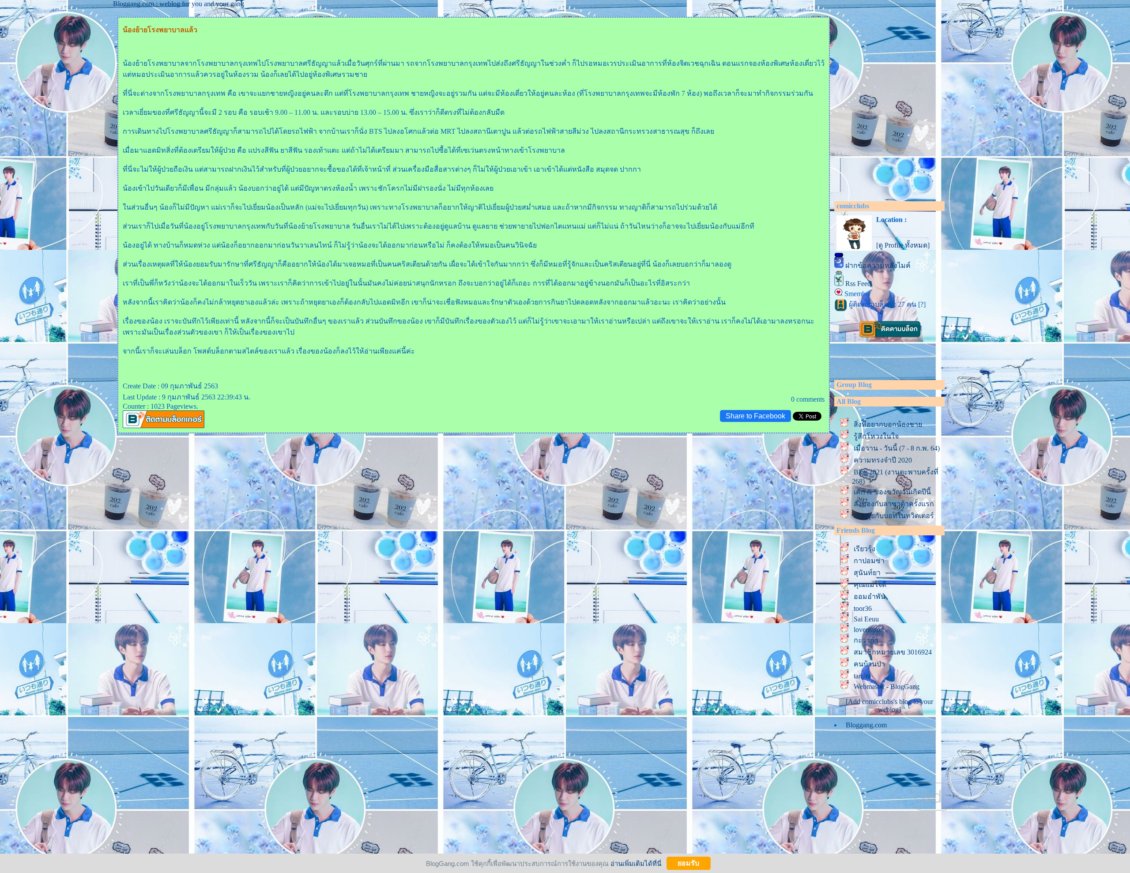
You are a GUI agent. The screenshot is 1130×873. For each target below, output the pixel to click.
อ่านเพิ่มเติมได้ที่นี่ (635, 863)
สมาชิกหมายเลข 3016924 (893, 652)
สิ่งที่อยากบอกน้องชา (888, 424)
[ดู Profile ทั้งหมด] (903, 245)
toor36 (863, 608)
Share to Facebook (755, 416)
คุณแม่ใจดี (870, 584)
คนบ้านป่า (869, 664)
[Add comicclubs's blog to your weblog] (889, 705)
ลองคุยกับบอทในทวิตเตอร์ (894, 515)
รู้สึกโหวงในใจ (876, 436)
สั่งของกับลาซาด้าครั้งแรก (894, 504)
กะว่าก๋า (866, 640)
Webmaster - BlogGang (886, 686)
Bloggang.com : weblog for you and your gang (178, 4)
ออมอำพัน (869, 596)
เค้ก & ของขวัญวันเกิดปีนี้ (892, 492)
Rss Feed (858, 283)
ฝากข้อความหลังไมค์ (878, 265)
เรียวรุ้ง (864, 549)
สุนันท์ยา (867, 572)
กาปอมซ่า (869, 560)
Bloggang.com (866, 725)
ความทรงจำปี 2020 (884, 460)
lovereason (869, 629)
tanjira (862, 676)
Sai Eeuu (866, 619)
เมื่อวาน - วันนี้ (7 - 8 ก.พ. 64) (897, 448)
